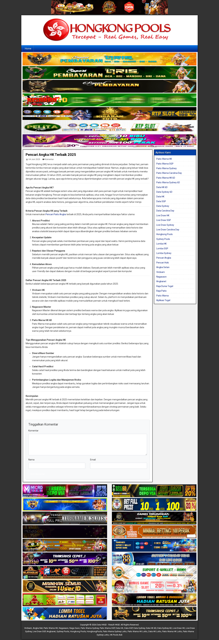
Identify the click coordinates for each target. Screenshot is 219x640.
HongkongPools (94, 631)
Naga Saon (74, 628)
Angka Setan (162, 267)
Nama (31, 459)
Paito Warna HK (164, 159)
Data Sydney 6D (164, 192)
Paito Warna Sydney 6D (168, 182)
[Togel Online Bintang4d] (65, 559)
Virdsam (160, 272)
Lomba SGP (162, 248)
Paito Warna (162, 295)
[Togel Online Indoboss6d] (154, 491)
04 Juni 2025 (34, 159)
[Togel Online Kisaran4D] (109, 100)
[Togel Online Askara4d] (65, 545)
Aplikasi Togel (163, 300)
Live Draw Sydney (165, 225)
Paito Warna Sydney (166, 168)
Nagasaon (161, 276)
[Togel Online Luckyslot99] (154, 504)
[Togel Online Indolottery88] (154, 559)
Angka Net (38, 628)
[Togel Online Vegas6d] (65, 532)
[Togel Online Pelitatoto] (109, 127)
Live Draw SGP (163, 220)
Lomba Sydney (163, 253)
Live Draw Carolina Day (167, 229)
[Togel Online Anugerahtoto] (154, 545)
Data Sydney (162, 206)
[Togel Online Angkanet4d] (154, 573)
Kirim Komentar (37, 474)
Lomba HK (161, 243)
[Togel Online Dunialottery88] (154, 532)
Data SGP (161, 201)
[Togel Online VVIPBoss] (109, 59)
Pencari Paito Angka (56, 214)
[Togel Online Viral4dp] (109, 141)
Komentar (49, 159)
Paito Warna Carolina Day (169, 173)
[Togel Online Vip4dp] (154, 518)
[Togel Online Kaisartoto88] (65, 600)
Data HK (160, 196)
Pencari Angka (163, 258)
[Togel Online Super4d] (109, 86)
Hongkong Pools (164, 234)
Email (93, 459)
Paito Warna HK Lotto (137, 631)
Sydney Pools (163, 239)
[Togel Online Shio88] (154, 600)
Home (28, 48)
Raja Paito (161, 291)
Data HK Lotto (154, 631)
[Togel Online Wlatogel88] (65, 573)
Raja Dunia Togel (164, 286)
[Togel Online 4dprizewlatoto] (65, 586)
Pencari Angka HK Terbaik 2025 (51, 155)
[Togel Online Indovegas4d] (154, 613)
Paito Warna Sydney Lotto (115, 631)
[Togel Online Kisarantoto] (109, 113)
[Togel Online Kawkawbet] (65, 518)
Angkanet (161, 281)
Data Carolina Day (165, 210)
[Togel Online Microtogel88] (65, 491)
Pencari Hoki (162, 262)
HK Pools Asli (116, 635)
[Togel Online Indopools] (154, 586)
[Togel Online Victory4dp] (65, 504)
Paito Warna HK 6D (165, 178)
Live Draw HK (162, 215)
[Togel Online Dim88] (109, 73)
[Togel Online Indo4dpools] (65, 613)
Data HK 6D (162, 187)
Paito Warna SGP (164, 163)
